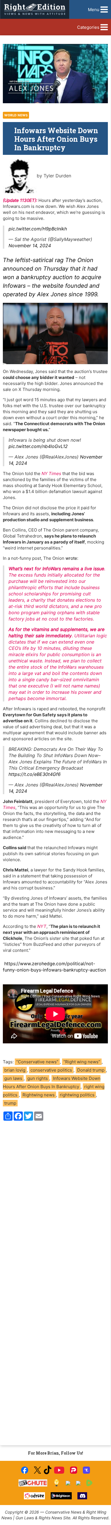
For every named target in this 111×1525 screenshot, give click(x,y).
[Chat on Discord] (82, 1495)
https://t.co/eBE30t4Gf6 (35, 774)
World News (16, 115)
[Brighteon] (61, 1495)
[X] (37, 1470)
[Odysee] (34, 1495)
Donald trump (90, 1070)
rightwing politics (77, 1095)
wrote (71, 558)
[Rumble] (89, 1483)
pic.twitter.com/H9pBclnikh (38, 229)
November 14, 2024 (30, 245)
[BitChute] (33, 1483)
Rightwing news (38, 1095)
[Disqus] (55, 1202)
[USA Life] (78, 1483)
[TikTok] (47, 1470)
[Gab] (68, 1483)
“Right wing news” (81, 1061)
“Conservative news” (37, 1061)
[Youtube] (59, 1470)
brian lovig (14, 1070)
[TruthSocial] (86, 1470)
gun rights (37, 1078)
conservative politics (51, 1070)
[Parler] (73, 1470)
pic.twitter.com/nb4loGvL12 (38, 446)
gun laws (13, 1078)
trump (10, 1103)
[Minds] (56, 1483)
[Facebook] (24, 1470)
